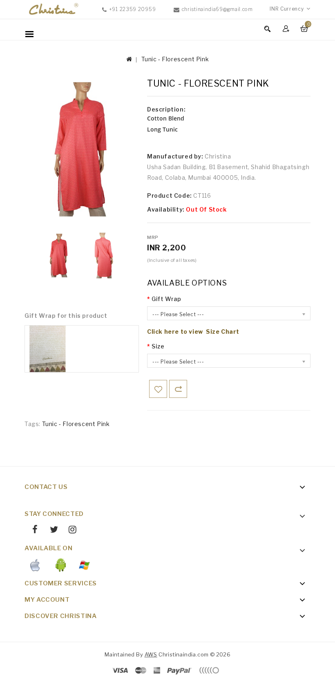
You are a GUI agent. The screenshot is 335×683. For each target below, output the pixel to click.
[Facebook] (32, 530)
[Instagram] (69, 530)
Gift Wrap (166, 298)
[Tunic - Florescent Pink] (59, 255)
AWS (151, 654)
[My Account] (287, 28)
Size (158, 346)
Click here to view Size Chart (193, 331)
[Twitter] (50, 530)
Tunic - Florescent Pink (175, 59)
